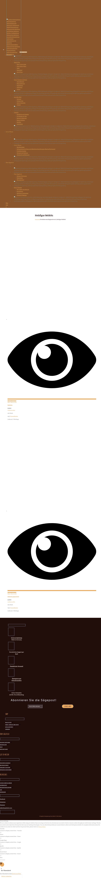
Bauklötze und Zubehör (23, 114)
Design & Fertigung (22, 176)
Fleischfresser (20, 81)
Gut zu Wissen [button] (9, 131)
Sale (7, 205)
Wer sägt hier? (20, 180)
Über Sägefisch (18, 174)
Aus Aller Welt (17, 97)
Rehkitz (10, 405)
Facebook (2, 799)
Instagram (2, 802)
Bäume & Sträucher (22, 118)
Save (1, 857)
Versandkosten (14, 416)
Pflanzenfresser (21, 83)
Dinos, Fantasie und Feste (20, 80)
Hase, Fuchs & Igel (21, 64)
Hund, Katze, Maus (21, 66)
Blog (7, 203)
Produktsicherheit (21, 151)
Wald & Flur (17, 62)
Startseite (37, 219)
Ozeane (19, 105)
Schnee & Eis (20, 101)
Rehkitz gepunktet (13, 596)
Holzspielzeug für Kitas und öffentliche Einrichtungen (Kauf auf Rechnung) (36, 149)
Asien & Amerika (21, 103)
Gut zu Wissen (17, 145)
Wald (18, 68)
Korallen (19, 122)
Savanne (19, 99)
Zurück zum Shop (16, 873)
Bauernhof (19, 70)
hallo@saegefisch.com (6, 808)
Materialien (20, 178)
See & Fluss (20, 72)
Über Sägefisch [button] (10, 162)
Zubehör (16, 112)
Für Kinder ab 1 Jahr (22, 116)
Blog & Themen (18, 187)
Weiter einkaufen (6, 876)
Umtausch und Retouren (23, 155)
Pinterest (2, 805)
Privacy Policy (42, 826)
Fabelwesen (20, 85)
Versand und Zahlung (22, 153)
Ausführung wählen (11, 410)
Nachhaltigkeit (20, 147)
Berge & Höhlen (21, 120)
